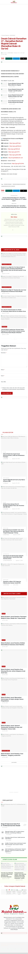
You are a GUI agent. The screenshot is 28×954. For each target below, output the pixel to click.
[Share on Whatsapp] (9, 59)
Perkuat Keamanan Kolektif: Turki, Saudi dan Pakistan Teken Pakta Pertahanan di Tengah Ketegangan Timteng (13, 531)
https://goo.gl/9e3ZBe (15, 155)
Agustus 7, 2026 (19, 560)
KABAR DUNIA (5, 528)
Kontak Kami (11, 948)
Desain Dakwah (5, 35)
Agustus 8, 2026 (16, 534)
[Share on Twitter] (23, 59)
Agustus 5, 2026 (5, 313)
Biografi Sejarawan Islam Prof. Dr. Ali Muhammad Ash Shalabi (10, 824)
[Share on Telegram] (16, 59)
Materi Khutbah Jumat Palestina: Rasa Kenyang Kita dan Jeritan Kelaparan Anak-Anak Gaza (13, 671)
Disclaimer (18, 948)
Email (2, 375)
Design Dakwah (7, 184)
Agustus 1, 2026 (5, 334)
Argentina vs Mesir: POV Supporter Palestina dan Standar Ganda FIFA (12, 582)
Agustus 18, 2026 (16, 483)
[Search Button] (26, 2)
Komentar (4, 352)
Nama (3, 369)
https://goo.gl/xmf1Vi (14, 152)
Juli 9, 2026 (15, 584)
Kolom (4, 452)
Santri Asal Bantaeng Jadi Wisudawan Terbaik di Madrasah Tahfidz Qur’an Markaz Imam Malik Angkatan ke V (15, 850)
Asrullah (6, 458)
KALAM (3, 613)
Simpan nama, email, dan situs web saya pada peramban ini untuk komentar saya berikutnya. (13, 388)
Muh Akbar (10, 52)
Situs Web (3, 381)
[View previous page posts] (13, 339)
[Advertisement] (14, 20)
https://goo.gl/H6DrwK (14, 149)
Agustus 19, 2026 (5, 273)
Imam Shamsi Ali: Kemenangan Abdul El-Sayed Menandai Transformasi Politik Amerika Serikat (13, 557)
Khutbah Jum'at (5, 750)
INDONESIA (4, 326)
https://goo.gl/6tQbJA (15, 146)
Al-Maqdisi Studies (6, 264)
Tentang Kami (4, 948)
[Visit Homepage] (14, 2)
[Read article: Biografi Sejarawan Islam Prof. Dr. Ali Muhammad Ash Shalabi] (14, 813)
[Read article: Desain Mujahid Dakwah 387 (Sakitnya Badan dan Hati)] (4, 96)
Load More (14, 762)
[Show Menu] (1, 2)
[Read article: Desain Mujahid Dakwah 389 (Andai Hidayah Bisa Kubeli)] (4, 102)
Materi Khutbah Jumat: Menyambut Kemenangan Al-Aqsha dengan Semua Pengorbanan (12, 699)
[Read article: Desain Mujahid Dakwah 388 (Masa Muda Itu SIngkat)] (4, 85)
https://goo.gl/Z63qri (15, 143)
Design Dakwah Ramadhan (19, 184)
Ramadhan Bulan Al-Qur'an (8, 186)
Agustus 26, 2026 (16, 458)
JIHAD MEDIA (12, 35)
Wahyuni (6, 483)
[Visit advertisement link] (14, 64)
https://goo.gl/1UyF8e (18, 163)
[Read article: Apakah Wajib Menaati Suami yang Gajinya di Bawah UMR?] (14, 471)
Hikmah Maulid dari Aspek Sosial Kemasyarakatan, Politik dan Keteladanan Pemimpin (14, 455)
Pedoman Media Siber (5, 950)
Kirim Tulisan (15, 950)
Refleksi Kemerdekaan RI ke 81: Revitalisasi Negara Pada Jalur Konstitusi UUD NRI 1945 (13, 505)
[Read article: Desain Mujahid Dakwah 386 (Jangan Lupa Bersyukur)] (4, 91)
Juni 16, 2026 (4, 54)
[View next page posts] (15, 339)
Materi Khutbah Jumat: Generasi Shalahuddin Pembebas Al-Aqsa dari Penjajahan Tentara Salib (11, 727)
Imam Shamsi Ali (8, 560)
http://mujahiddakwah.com (15, 157)
